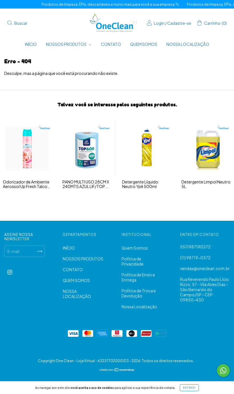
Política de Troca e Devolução (139, 293)
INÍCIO (31, 44)
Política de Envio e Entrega (138, 277)
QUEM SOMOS (143, 44)
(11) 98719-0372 (195, 257)
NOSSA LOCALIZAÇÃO (187, 44)
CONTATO (111, 44)
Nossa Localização (139, 306)
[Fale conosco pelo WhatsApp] (223, 370)
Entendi (189, 387)
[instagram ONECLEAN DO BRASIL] (9, 272)
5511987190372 (195, 246)
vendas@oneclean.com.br (205, 268)
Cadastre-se (179, 23)
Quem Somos (135, 247)
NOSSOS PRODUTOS (66, 44)
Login (159, 23)
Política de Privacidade (133, 261)
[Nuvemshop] (117, 370)
